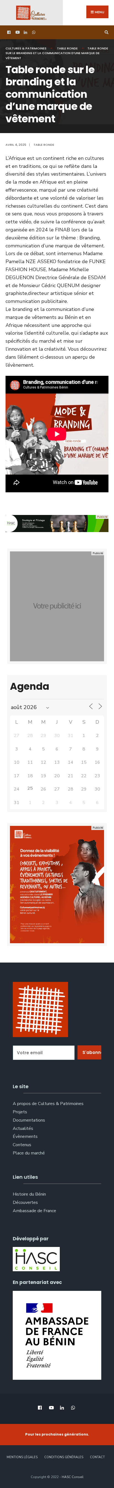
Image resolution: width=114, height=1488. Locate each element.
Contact (97, 1457)
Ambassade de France (34, 1211)
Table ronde (67, 48)
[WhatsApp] (33, 32)
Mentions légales (22, 1457)
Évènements (25, 1136)
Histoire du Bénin (29, 1194)
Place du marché (29, 1153)
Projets (20, 1112)
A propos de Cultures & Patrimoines (48, 1104)
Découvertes (25, 1202)
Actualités (23, 1128)
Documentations (29, 1120)
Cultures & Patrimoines (26, 48)
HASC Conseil (73, 1477)
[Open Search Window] (106, 32)
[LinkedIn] (25, 32)
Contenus (22, 1145)
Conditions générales (63, 1457)
